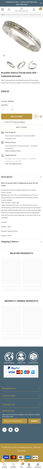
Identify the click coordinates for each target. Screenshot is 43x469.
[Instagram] (10, 429)
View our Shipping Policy (13, 164)
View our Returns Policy (13, 151)
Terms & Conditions (19, 122)
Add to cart (17, 116)
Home (3, 15)
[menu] (2, 9)
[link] (11, 286)
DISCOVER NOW (22, 4)
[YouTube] (16, 429)
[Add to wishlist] (35, 116)
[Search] (9, 9)
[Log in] (34, 9)
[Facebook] (4, 429)
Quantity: (4, 105)
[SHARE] (40, 116)
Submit (34, 421)
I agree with (8, 122)
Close (41, 3)
